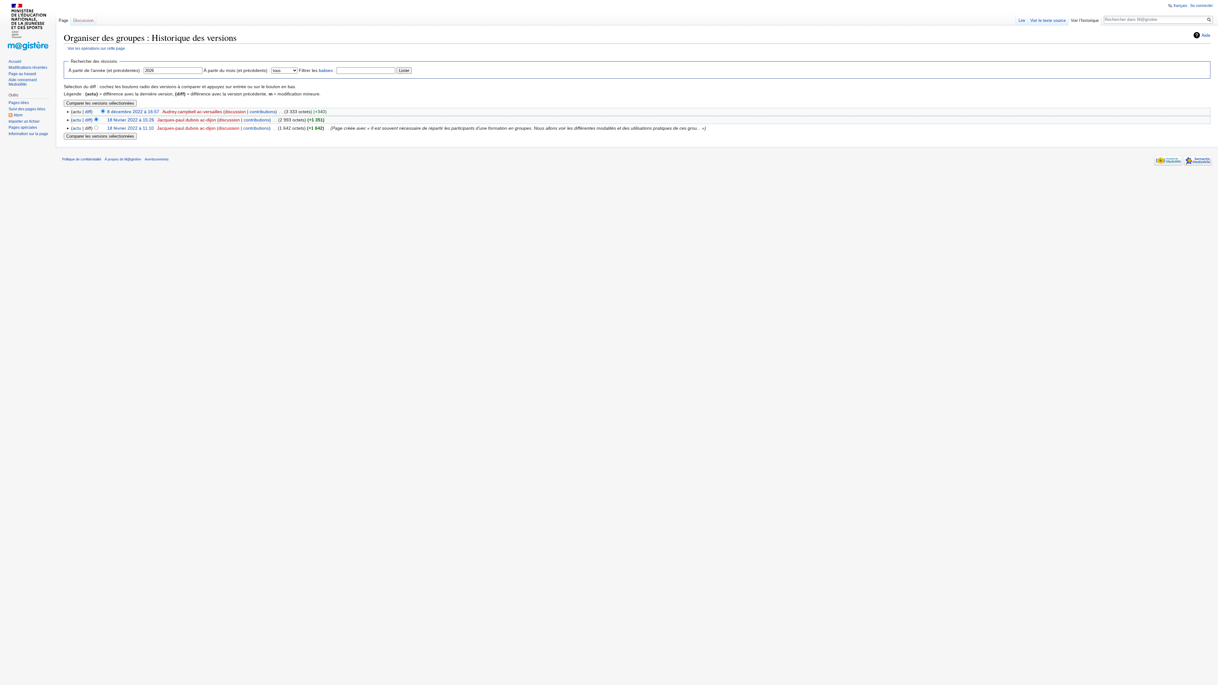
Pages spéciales (23, 127)
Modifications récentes (28, 67)
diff (88, 111)
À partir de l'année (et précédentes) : (105, 70)
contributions (262, 111)
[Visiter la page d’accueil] (28, 25)
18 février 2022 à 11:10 (130, 128)
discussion (235, 111)
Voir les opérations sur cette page (96, 48)
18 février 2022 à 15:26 (130, 119)
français (1180, 5)
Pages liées (19, 103)
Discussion (83, 20)
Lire (1021, 20)
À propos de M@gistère (123, 159)
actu (77, 119)
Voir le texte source (1048, 20)
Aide (1206, 35)
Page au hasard (22, 74)
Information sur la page (28, 134)
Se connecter (1201, 5)
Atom (18, 115)
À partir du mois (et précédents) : (237, 70)
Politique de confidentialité (81, 159)
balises (326, 70)
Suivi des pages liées (27, 109)
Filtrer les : (317, 70)
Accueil (15, 61)
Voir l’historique (1085, 20)
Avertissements (157, 159)
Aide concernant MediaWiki (23, 82)
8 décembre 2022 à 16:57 (133, 111)
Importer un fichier (24, 121)
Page (63, 20)
